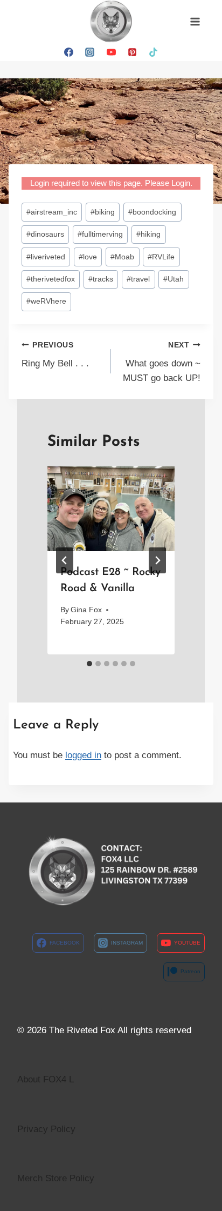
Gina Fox (86, 610)
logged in (83, 755)
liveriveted (45, 257)
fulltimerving (100, 234)
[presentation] (111, 508)
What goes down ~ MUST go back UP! (161, 362)
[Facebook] (69, 52)
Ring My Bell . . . (55, 355)
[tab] (89, 663)
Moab (122, 257)
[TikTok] (153, 52)
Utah (173, 279)
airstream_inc (51, 212)
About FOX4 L (45, 1079)
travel (138, 279)
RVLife (161, 257)
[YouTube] (111, 52)
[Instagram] (90, 52)
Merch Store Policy (55, 1178)
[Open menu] (195, 21)
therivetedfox (50, 279)
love (88, 257)
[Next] (157, 560)
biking (103, 212)
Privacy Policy (46, 1129)
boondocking (152, 212)
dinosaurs (45, 234)
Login (180, 183)
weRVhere (46, 301)
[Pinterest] (132, 52)
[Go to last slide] (64, 560)
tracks (100, 279)
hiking (148, 234)
